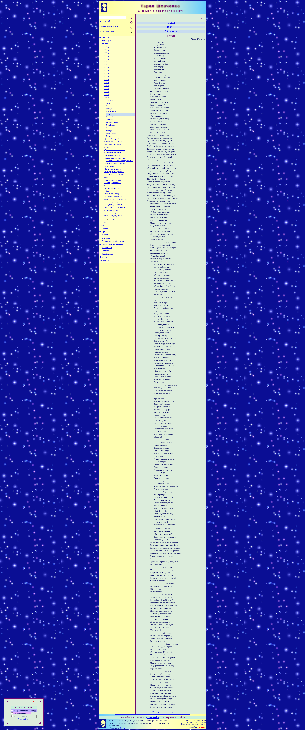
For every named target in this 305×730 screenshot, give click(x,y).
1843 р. (106, 65)
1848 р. (106, 80)
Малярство (107, 248)
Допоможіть (152, 717)
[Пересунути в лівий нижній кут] (7, 723)
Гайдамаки (109, 100)
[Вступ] (108, 103)
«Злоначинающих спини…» (114, 152)
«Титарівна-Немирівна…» (113, 196)
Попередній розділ (160, 711)
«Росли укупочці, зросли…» (114, 172)
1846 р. (106, 74)
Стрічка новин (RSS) (108, 26)
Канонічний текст (21, 716)
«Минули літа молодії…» (113, 194)
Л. (104, 185)
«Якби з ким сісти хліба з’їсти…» (115, 207)
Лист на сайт (105, 21)
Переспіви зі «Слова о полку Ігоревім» (119, 161)
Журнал (105, 235)
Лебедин (109, 131)
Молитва (107, 147)
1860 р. (106, 98)
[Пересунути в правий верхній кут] (40, 702)
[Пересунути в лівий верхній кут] (7, 702)
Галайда (109, 109)
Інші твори (106, 238)
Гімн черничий (109, 166)
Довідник (103, 257)
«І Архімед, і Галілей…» (112, 183)
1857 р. (106, 89)
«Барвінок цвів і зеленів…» (113, 180)
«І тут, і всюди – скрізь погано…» (116, 202)
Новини (105, 37)
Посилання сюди (106, 32)
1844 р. (106, 68)
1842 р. (106, 62)
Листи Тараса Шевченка (112, 244)
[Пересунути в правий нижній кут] (40, 723)
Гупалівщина (110, 125)
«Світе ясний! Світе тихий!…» (114, 174)
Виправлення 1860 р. (22, 713)
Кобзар (105, 44)
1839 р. (106, 53)
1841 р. (106, 59)
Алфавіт (104, 225)
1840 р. (106, 56)
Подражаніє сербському (112, 144)
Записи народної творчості (114, 241)
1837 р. (106, 47)
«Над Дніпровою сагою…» (113, 169)
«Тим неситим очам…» (112, 155)
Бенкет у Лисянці (112, 128)
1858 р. (106, 92)
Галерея (105, 251)
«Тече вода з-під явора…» (113, 213)
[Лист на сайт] (131, 22)
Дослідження (107, 254)
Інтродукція (110, 106)
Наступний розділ (182, 711)
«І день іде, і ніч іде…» (112, 210)
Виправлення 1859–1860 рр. (25, 710)
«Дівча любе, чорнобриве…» (114, 139)
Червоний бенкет (112, 122)
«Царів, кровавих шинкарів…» (114, 150)
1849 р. (106, 83)
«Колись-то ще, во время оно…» (115, 158)
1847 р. (106, 77)
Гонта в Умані (111, 133)
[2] (113, 219)
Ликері (106, 177)
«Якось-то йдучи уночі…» (113, 216)
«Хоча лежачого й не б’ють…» (115, 199)
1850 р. (106, 86)
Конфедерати (111, 111)
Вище (171, 711)
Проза (104, 231)
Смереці (122, 728)
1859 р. (106, 95)
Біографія (106, 41)
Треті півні (109, 120)
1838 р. (106, 50)
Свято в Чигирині (112, 117)
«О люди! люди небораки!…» (114, 205)
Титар (108, 114)
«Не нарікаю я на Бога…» (113, 188)
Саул (107, 191)
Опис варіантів (24, 719)
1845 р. (106, 71)
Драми (105, 228)
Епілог (108, 136)
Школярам (104, 260)
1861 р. (106, 222)
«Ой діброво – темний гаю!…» (114, 141)
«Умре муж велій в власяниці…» (115, 163)
